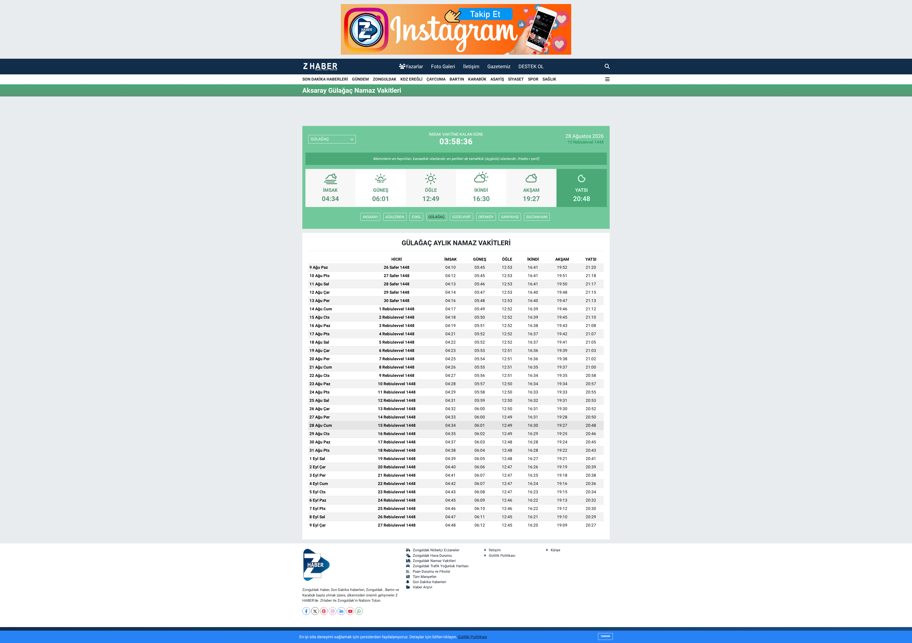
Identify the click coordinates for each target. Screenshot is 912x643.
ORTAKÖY (486, 217)
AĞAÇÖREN (394, 217)
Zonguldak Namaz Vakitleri (434, 561)
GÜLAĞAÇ (436, 217)
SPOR (533, 79)
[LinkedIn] (341, 611)
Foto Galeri (443, 66)
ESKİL (416, 217)
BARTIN (457, 79)
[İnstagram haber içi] (456, 29)
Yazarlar (414, 66)
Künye (555, 550)
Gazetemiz (498, 66)
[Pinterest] (324, 611)
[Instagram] (333, 611)
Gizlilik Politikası (502, 555)
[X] (315, 611)
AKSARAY (370, 217)
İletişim (471, 66)
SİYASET (516, 79)
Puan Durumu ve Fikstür (431, 571)
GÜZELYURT (461, 217)
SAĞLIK (549, 79)
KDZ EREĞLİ (411, 79)
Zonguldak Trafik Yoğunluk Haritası (441, 566)
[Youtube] (350, 611)
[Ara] (607, 66)
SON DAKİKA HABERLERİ (325, 79)
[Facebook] (306, 611)
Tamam (605, 636)
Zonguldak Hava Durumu (432, 555)
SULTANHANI (536, 217)
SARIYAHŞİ (510, 217)
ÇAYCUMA (436, 79)
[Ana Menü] (607, 79)
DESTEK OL (531, 66)
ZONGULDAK (384, 79)
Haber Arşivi (422, 587)
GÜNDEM (360, 79)
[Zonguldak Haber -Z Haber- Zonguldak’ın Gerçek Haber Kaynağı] (320, 66)
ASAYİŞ (497, 79)
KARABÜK (477, 79)
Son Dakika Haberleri (429, 582)
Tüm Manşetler (425, 577)
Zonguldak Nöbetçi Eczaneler (436, 550)
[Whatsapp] (359, 611)
